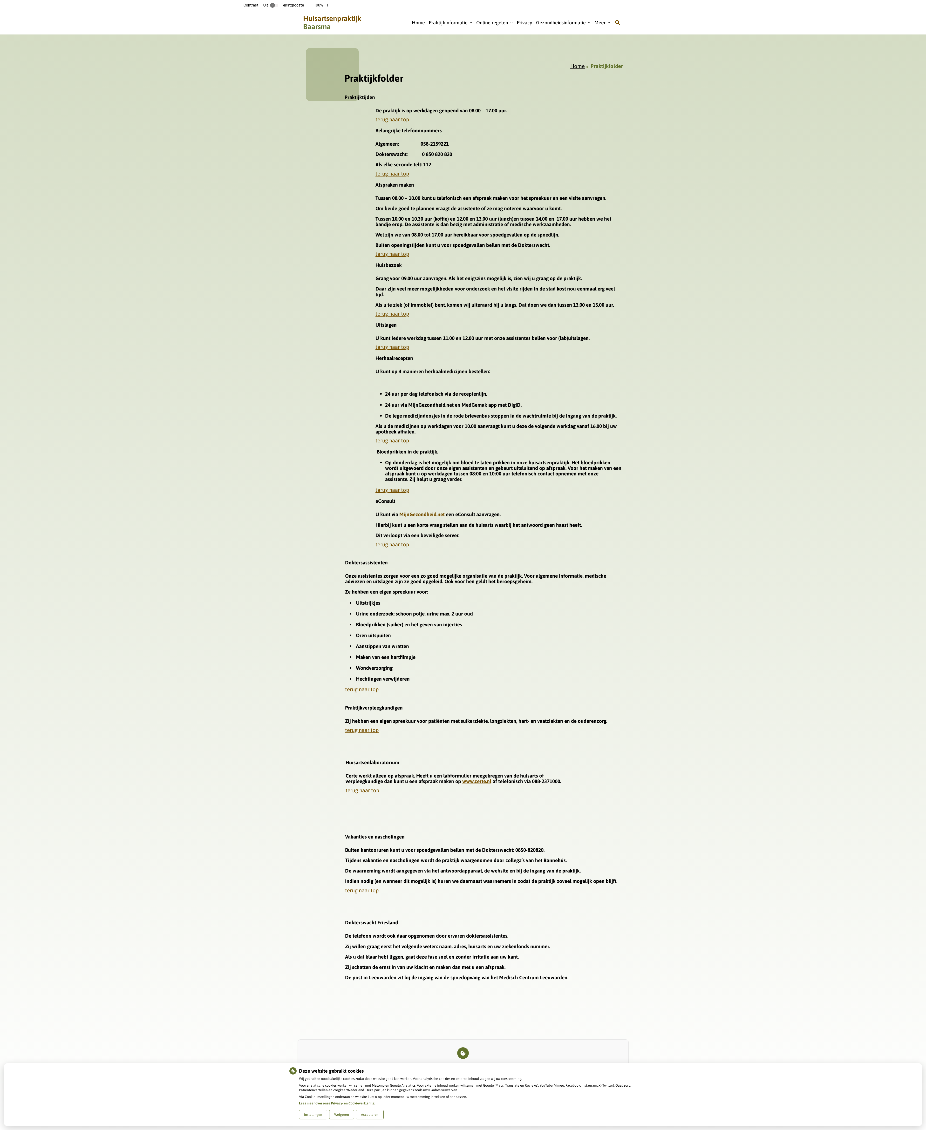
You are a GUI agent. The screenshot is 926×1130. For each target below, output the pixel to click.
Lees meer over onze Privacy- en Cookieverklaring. (337, 1103)
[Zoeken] (617, 22)
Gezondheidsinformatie (561, 22)
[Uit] (274, 5)
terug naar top (392, 119)
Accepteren (370, 1114)
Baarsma (332, 22)
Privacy (524, 22)
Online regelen (492, 22)
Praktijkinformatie (448, 22)
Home (418, 22)
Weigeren (341, 1114)
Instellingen (313, 1114)
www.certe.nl (476, 781)
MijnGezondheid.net (422, 514)
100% (318, 5)
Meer (600, 22)
